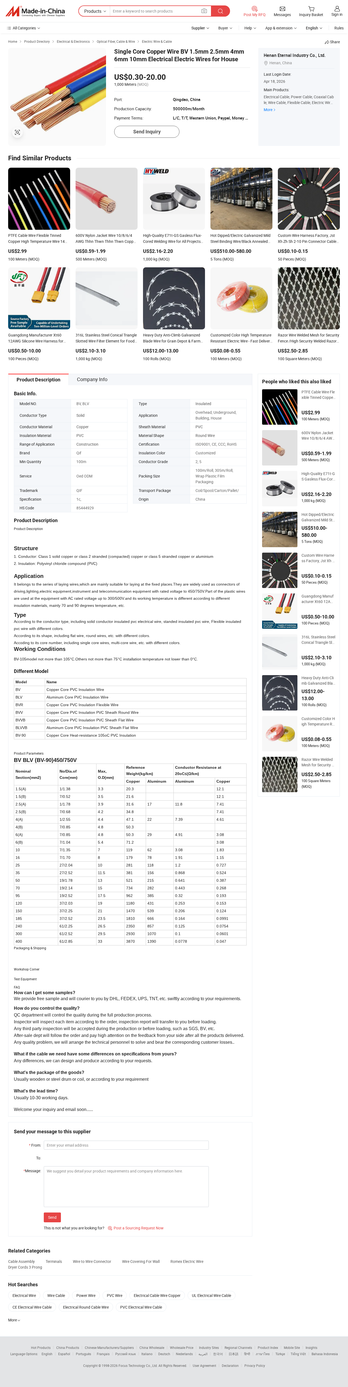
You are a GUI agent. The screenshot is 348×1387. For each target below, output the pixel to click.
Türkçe (280, 1354)
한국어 (218, 1354)
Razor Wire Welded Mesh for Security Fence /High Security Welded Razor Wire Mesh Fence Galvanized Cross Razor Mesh (318, 762)
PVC (199, 426)
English (47, 1354)
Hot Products (41, 1347)
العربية (202, 1354)
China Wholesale (151, 1347)
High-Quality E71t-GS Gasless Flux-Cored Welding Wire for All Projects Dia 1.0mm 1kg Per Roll (318, 476)
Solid (80, 415)
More (268, 109)
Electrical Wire (24, 1295)
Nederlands (184, 1354)
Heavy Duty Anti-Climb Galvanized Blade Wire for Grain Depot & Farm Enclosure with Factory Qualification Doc (318, 680)
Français (103, 1354)
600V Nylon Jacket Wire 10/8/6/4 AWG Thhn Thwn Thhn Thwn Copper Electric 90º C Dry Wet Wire (318, 435)
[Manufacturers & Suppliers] (35, 11)
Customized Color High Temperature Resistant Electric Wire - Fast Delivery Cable (318, 721)
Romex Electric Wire (186, 1261)
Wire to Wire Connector (92, 1261)
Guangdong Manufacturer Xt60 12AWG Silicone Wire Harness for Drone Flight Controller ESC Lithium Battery (318, 598)
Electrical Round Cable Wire (86, 1307)
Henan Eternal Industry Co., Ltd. (294, 55)
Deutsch (164, 1354)
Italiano (147, 1354)
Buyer (223, 27)
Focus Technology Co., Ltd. (139, 1365)
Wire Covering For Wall (141, 1261)
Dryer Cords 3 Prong (25, 1267)
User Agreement (204, 1365)
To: (38, 1158)
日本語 (233, 1354)
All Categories (24, 27)
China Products (67, 1347)
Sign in (337, 14)
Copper (82, 426)
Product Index (268, 1347)
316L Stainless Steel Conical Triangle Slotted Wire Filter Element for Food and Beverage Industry (318, 639)
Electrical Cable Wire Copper (157, 1295)
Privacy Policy (254, 1365)
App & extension (279, 27)
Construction (87, 444)
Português (83, 1354)
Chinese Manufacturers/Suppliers (109, 1347)
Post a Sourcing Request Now (136, 1227)
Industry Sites (209, 1347)
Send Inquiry (147, 131)
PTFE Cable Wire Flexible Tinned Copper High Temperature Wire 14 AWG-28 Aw (318, 394)
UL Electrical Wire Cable (211, 1295)
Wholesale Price (181, 1347)
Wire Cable (56, 1295)
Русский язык (125, 1354)
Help (248, 27)
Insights (311, 1347)
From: (35, 1145)
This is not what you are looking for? (74, 1227)
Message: (32, 1170)
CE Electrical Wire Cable (32, 1307)
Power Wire (85, 1295)
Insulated (203, 403)
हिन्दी (247, 1354)
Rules (339, 27)
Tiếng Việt (298, 1354)
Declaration (230, 1365)
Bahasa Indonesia (325, 1354)
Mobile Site (292, 1347)
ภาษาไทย (263, 1354)
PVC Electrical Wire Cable (141, 1307)
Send (52, 1217)
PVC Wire (114, 1295)
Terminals (54, 1261)
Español (64, 1354)
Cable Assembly (21, 1261)
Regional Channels (238, 1347)
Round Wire (205, 435)
